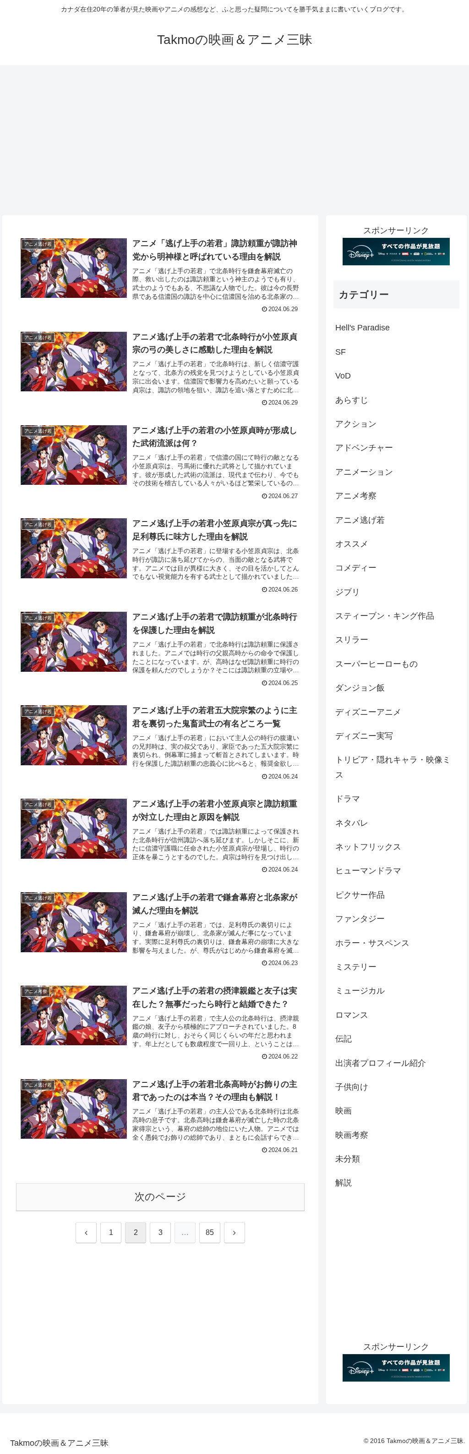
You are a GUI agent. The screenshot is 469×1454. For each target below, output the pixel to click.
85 (210, 1232)
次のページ (160, 1196)
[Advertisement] (234, 140)
